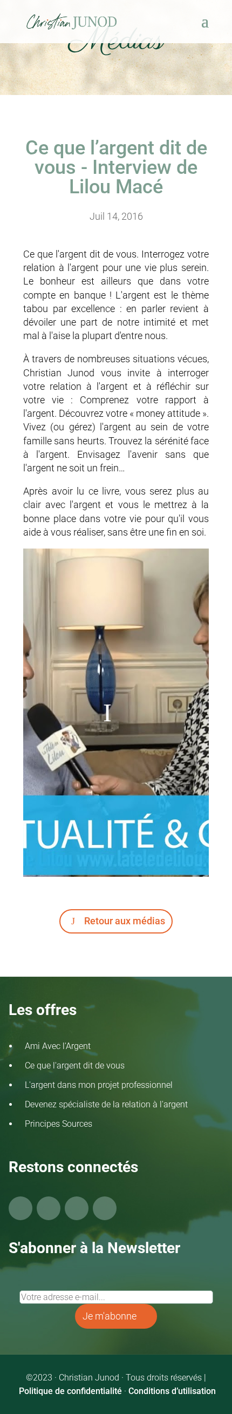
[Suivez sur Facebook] (20, 1208)
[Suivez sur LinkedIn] (105, 1208)
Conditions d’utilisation (172, 1391)
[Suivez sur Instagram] (76, 1208)
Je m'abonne (110, 1316)
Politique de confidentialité (70, 1391)
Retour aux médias (124, 920)
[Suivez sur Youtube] (48, 1208)
